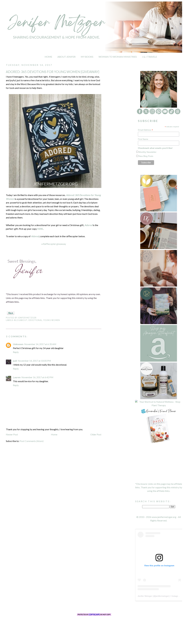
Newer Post (12, 434)
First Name (143, 139)
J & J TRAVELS (149, 56)
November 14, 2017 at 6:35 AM (40, 344)
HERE (40, 228)
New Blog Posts (146, 156)
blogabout (20, 320)
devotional (35, 320)
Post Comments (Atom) (31, 441)
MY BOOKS (87, 56)
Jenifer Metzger (145, 596)
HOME (48, 56)
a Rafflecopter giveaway (53, 243)
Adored (88, 225)
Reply (16, 352)
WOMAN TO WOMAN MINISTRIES (118, 56)
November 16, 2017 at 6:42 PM (37, 377)
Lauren (17, 377)
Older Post (95, 434)
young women (51, 320)
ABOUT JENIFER (66, 56)
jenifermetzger (162, 596)
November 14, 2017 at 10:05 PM (34, 360)
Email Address (145, 130)
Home (54, 434)
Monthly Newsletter (147, 152)
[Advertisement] (158, 463)
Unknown (18, 344)
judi (15, 360)
